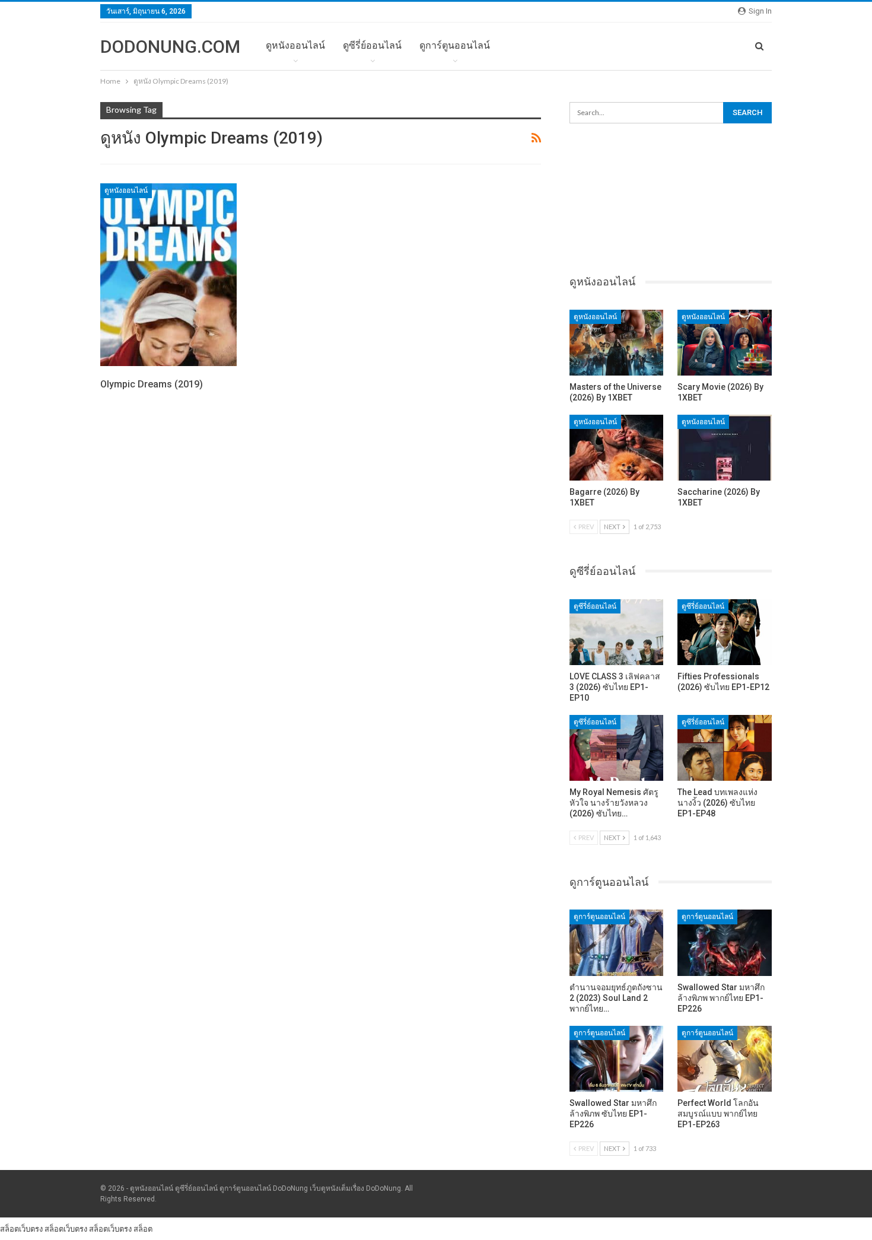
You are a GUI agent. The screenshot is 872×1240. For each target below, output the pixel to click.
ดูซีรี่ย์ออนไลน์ (372, 45)
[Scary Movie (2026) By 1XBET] (724, 343)
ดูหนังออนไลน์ (295, 45)
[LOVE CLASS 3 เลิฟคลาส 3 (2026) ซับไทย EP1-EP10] (616, 632)
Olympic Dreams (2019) (151, 384)
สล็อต (142, 1228)
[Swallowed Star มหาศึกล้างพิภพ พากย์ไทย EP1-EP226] (724, 942)
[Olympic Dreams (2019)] (168, 274)
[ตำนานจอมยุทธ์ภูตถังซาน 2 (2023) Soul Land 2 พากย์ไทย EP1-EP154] (616, 942)
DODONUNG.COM (170, 46)
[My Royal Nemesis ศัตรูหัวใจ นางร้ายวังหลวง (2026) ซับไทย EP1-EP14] (616, 748)
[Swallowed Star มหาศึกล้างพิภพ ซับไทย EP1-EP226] (616, 1059)
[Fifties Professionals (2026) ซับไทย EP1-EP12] (724, 632)
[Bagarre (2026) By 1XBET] (616, 448)
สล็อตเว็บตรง (21, 1228)
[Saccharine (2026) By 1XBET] (724, 448)
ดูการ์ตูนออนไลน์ (454, 45)
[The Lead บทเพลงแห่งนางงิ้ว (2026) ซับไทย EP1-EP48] (724, 748)
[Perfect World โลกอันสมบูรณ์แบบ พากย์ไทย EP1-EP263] (724, 1059)
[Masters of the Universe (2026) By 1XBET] (616, 343)
